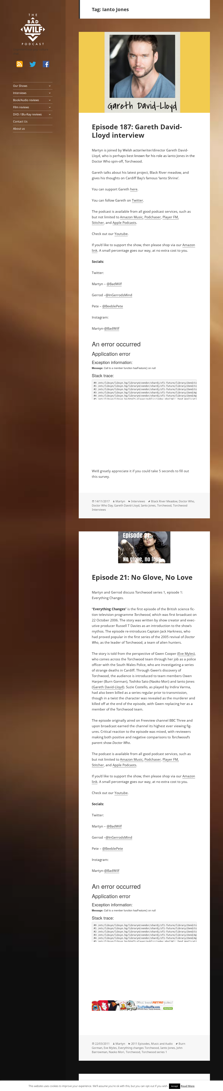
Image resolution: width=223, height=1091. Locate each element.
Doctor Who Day (102, 505)
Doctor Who (186, 501)
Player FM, (171, 217)
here (133, 189)
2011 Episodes (140, 1044)
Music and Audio (162, 1044)
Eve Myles (186, 653)
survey (103, 476)
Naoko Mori (116, 1052)
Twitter (137, 200)
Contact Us (20, 121)
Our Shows (20, 86)
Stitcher (98, 222)
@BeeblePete (112, 306)
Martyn (120, 501)
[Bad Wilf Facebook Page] (46, 64)
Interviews (19, 93)
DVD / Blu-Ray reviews (27, 114)
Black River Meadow (164, 501)
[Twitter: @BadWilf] (32, 65)
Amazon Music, (132, 217)
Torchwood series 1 (154, 1052)
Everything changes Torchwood (138, 1048)
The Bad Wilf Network (28, 19)
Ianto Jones (176, 156)
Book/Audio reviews (26, 100)
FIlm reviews (21, 107)
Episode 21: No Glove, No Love (142, 577)
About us (19, 129)
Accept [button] (174, 1086)
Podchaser (152, 217)
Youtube (121, 233)
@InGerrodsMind (119, 295)
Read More (188, 1086)
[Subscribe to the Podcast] (19, 64)
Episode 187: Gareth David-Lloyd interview (137, 131)
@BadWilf (114, 284)
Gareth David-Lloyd (126, 505)
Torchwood (164, 505)
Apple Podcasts (124, 222)
